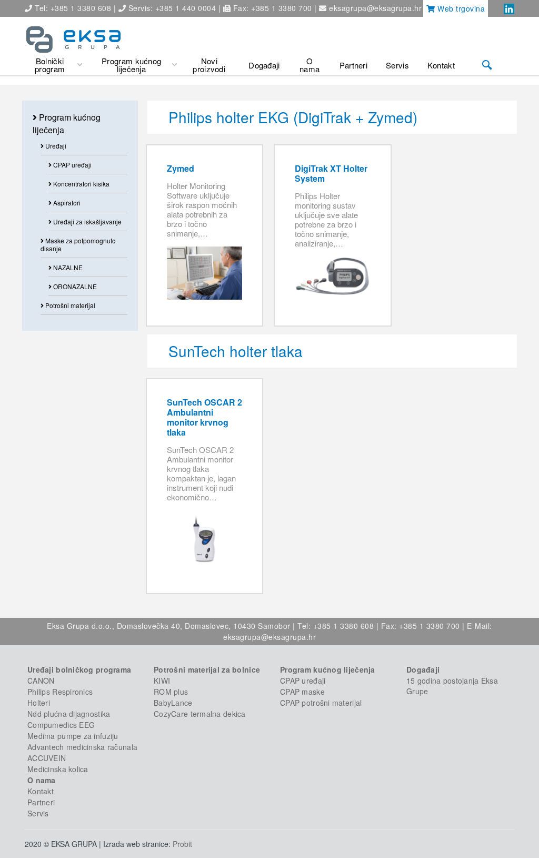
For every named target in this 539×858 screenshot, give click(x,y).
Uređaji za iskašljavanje (87, 221)
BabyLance (173, 702)
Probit (182, 844)
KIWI (162, 680)
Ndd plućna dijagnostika (68, 713)
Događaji (423, 669)
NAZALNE (67, 267)
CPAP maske (302, 691)
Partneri (41, 802)
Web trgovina (460, 8)
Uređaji (55, 145)
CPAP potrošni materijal (321, 702)
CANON (40, 680)
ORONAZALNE (74, 286)
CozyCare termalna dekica (200, 713)
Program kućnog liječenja (327, 669)
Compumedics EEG (61, 724)
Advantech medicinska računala (82, 747)
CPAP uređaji (72, 164)
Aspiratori (66, 202)
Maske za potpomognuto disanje (78, 244)
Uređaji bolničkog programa (79, 669)
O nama (41, 780)
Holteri (38, 702)
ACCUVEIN (46, 758)
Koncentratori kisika (80, 183)
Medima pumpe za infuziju (72, 736)
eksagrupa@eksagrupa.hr (375, 8)
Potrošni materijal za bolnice (207, 669)
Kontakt (40, 791)
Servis (38, 813)
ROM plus (171, 691)
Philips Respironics (60, 691)
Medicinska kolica (57, 769)
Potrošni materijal (69, 305)
